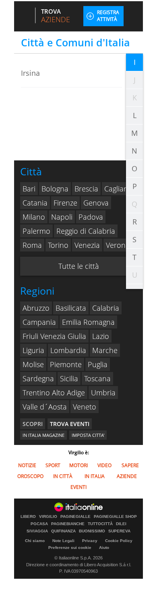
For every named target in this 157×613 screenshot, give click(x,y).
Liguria (33, 350)
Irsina (30, 73)
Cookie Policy (118, 540)
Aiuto (104, 547)
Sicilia (69, 378)
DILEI (121, 524)
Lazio (100, 336)
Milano (34, 217)
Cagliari (116, 188)
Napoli (61, 217)
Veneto (84, 406)
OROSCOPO (30, 476)
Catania (35, 203)
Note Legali (63, 540)
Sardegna (38, 378)
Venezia (87, 245)
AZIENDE (127, 476)
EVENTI (78, 487)
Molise (33, 364)
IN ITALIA (95, 476)
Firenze (65, 203)
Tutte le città (78, 266)
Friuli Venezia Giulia (54, 336)
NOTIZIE (27, 465)
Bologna (54, 188)
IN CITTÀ (62, 476)
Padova (90, 217)
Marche (105, 350)
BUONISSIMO (92, 531)
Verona (118, 245)
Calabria (105, 308)
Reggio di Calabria (85, 231)
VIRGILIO (48, 517)
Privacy (89, 540)
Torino (58, 245)
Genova (96, 203)
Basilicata (71, 308)
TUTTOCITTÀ (100, 524)
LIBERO (28, 517)
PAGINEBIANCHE (68, 524)
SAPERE (130, 465)
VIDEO (104, 465)
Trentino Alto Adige (54, 392)
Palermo (36, 231)
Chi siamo (35, 540)
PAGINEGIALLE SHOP (115, 517)
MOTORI (78, 465)
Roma (32, 245)
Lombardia (68, 350)
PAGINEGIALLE (75, 517)
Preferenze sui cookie (69, 547)
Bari (29, 188)
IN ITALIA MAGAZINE (43, 435)
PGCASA (39, 524)
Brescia (86, 188)
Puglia (97, 364)
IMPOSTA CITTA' (88, 435)
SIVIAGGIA (37, 531)
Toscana (97, 378)
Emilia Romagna (88, 322)
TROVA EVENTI (69, 424)
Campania (39, 322)
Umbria (103, 392)
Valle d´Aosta (45, 406)
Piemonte (66, 364)
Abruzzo (36, 308)
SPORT (52, 465)
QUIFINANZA (63, 531)
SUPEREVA (119, 531)
